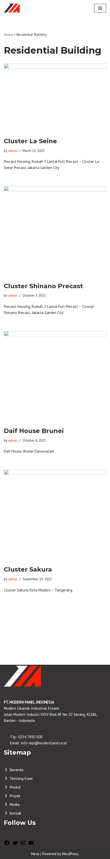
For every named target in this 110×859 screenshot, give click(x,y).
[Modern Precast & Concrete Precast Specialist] (12, 8)
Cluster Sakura (28, 569)
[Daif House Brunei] (55, 376)
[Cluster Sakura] (55, 515)
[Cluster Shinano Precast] (55, 231)
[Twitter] (15, 844)
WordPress (70, 853)
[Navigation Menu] (100, 8)
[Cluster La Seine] (55, 98)
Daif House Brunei (34, 430)
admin (12, 150)
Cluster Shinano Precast (43, 286)
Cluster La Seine (30, 141)
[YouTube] (31, 844)
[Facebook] (7, 844)
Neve (35, 853)
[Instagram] (23, 844)
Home (8, 34)
